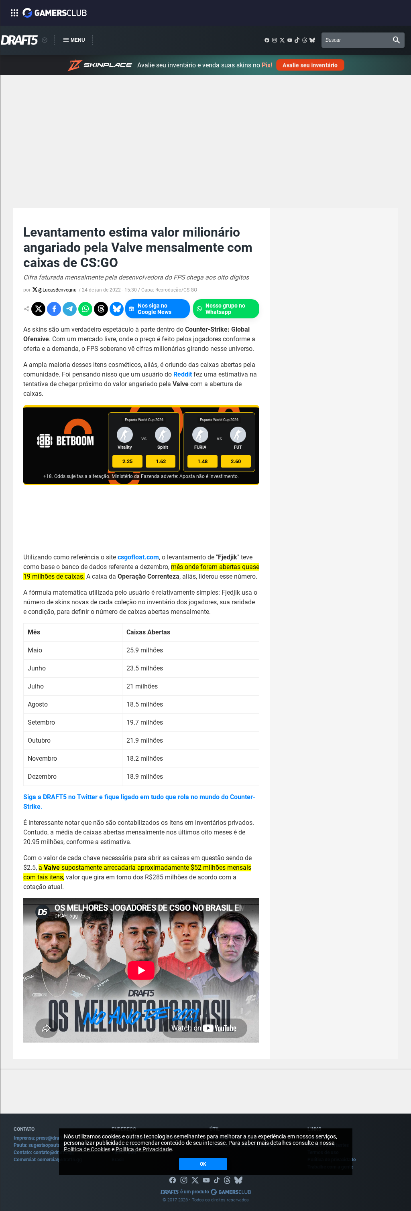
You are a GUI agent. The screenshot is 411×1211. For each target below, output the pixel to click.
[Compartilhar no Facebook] (54, 309)
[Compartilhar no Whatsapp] (85, 309)
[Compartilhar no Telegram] (70, 309)
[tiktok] (297, 40)
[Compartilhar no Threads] (101, 309)
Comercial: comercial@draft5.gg (48, 1159)
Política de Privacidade (144, 1149)
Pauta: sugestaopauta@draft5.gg (49, 1145)
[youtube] (290, 40)
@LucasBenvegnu (57, 290)
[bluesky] (312, 40)
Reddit (182, 374)
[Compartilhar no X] (38, 309)
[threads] (304, 40)
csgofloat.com (138, 557)
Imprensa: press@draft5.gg (43, 1138)
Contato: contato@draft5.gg (44, 1152)
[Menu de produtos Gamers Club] (44, 40)
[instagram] (274, 40)
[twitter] (282, 40)
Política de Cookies (87, 1149)
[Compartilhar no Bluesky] (117, 309)
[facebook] (267, 40)
